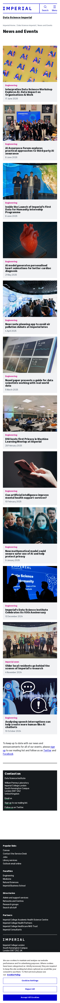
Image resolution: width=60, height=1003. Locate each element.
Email (7, 798)
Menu (54, 10)
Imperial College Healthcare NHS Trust (20, 926)
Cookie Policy (13, 975)
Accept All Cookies (30, 997)
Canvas (6, 850)
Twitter (47, 750)
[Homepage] (21, 8)
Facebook (8, 753)
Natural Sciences (10, 882)
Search (45, 10)
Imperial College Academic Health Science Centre (25, 919)
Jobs (5, 857)
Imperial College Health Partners (17, 923)
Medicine (7, 879)
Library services (10, 860)
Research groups (10, 904)
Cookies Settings (30, 980)
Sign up (8, 803)
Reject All (30, 989)
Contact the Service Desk (15, 853)
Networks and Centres (13, 901)
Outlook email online (12, 863)
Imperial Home (9, 25)
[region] (30, 977)
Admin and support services (15, 897)
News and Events (45, 25)
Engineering (8, 875)
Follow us (9, 807)
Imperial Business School (14, 885)
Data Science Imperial (17, 17)
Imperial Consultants (12, 929)
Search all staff (10, 907)
